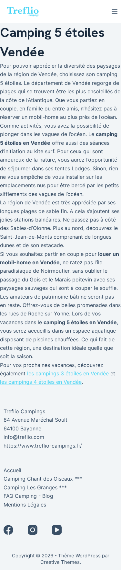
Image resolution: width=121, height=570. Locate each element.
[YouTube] (57, 530)
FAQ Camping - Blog (28, 496)
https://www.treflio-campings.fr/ (43, 445)
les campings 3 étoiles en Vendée (68, 373)
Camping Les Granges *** (35, 487)
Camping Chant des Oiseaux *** (43, 478)
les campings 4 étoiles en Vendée (41, 382)
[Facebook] (8, 530)
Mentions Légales (25, 504)
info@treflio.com (24, 437)
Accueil (12, 470)
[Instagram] (32, 530)
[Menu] (114, 11)
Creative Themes (60, 562)
